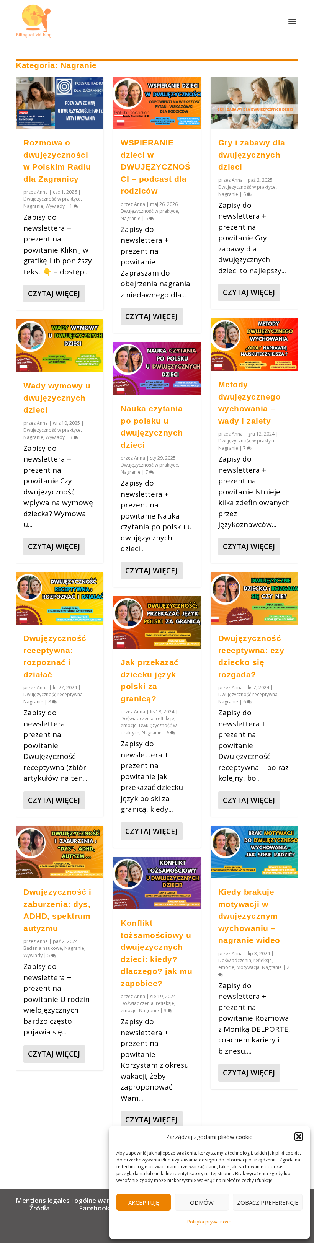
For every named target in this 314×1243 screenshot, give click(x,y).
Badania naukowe (42, 948)
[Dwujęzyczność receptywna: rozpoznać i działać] (59, 598)
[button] (299, 1136)
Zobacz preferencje (267, 1202)
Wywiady (55, 206)
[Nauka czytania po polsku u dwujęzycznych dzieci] (157, 368)
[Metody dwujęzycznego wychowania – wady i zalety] (254, 344)
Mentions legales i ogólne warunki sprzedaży (87, 1200)
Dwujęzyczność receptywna (53, 694)
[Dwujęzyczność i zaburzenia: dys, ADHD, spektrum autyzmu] (59, 852)
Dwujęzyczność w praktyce (52, 199)
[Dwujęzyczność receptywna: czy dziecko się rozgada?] (254, 598)
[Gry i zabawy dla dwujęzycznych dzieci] (254, 103)
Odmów (202, 1202)
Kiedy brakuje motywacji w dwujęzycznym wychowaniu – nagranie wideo (249, 915)
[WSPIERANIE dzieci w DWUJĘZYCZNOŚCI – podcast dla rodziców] (157, 103)
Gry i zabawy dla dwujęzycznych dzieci (251, 154)
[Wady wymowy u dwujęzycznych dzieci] (59, 345)
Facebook (94, 1208)
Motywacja (248, 967)
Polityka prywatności (209, 1222)
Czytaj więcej (54, 294)
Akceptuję (143, 1202)
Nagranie (33, 206)
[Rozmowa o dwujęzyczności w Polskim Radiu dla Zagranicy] (59, 103)
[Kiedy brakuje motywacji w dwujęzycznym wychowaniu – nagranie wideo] (254, 852)
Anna (42, 192)
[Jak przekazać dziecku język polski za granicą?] (157, 622)
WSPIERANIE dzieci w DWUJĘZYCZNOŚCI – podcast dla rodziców (155, 166)
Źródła (39, 1208)
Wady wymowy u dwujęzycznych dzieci (57, 397)
